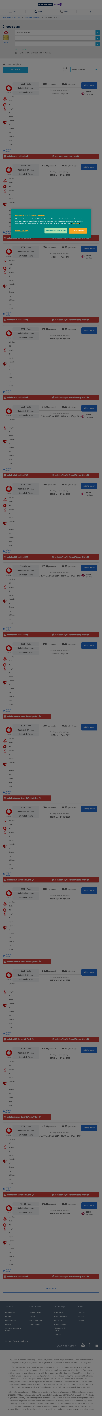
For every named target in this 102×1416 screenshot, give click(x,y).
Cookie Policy (75, 223)
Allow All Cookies (78, 231)
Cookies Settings (21, 231)
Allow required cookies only (55, 231)
